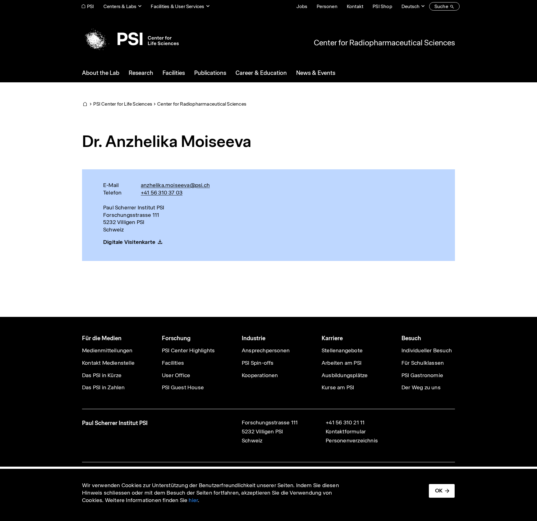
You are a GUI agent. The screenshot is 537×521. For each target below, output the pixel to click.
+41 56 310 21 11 (345, 422)
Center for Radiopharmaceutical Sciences (384, 42)
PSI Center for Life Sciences (122, 104)
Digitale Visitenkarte (129, 242)
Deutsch (411, 6)
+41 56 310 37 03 (161, 193)
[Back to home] (130, 38)
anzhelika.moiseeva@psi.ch (175, 185)
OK (439, 490)
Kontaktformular (346, 431)
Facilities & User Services (177, 6)
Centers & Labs (120, 6)
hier (193, 500)
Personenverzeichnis (352, 440)
